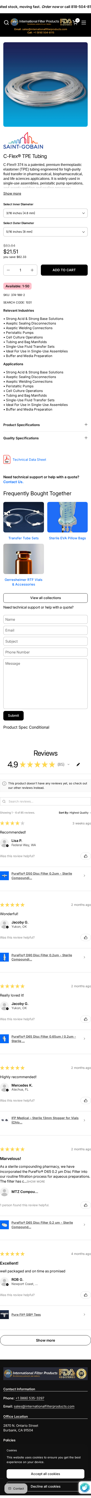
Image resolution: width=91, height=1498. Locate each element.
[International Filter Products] (37, 22)
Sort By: (64, 812)
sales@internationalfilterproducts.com (40, 29)
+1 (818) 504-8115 (40, 32)
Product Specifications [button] (21, 425)
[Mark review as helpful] (85, 856)
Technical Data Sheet (29, 459)
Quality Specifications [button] (21, 438)
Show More (36, 1181)
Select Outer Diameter (18, 223)
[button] (6, 22)
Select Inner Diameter (18, 204)
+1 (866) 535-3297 (29, 1398)
